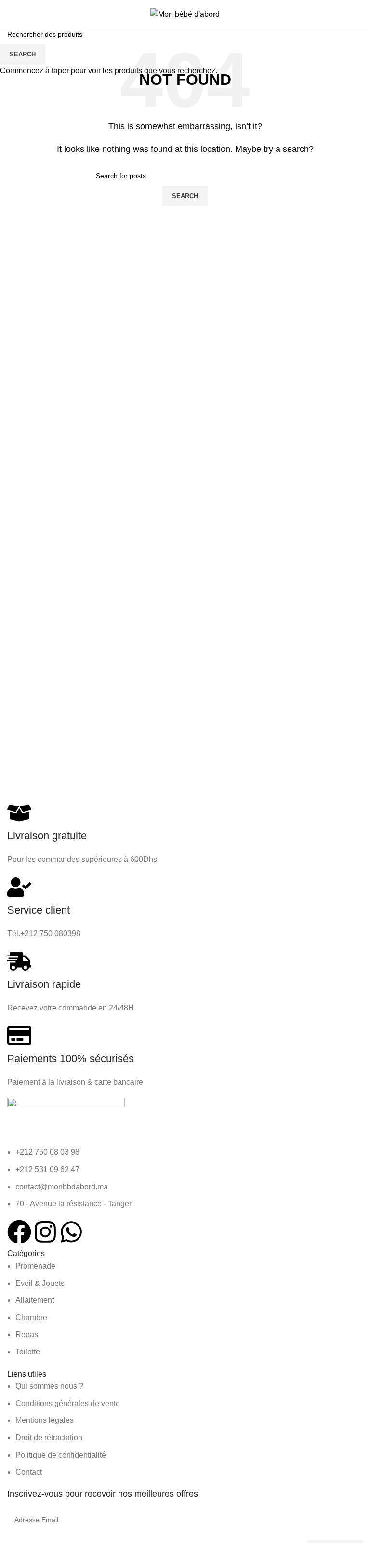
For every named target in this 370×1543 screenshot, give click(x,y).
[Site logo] (185, 14)
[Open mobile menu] (11, 14)
